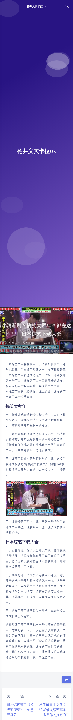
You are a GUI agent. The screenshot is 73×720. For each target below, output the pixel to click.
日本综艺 (62, 343)
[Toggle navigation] (67, 6)
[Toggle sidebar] (6, 6)
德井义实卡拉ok (36, 6)
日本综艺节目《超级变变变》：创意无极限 (20, 709)
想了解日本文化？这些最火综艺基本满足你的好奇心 (52, 709)
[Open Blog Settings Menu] (64, 709)
